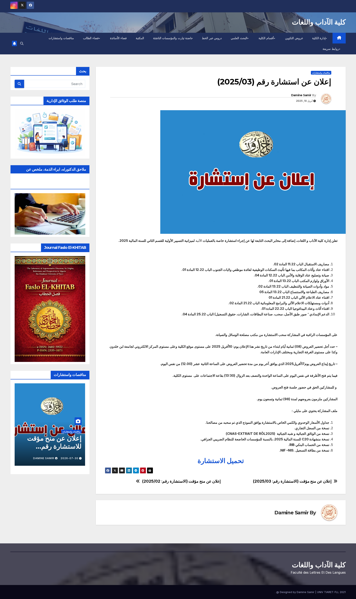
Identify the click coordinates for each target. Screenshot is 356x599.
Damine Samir (301, 95)
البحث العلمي (239, 38)
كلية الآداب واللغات (319, 22)
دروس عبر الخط (212, 38)
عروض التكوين (294, 38)
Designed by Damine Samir (297, 592)
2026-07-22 (69, 458)
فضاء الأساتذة (118, 38)
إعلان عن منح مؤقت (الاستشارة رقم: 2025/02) (181, 481)
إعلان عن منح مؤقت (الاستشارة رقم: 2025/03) (292, 481)
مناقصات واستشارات (61, 38)
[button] (21, 43)
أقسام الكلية (266, 38)
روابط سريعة (331, 49)
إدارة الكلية (319, 38)
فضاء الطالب (91, 38)
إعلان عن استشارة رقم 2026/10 (50, 442)
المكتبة (140, 38)
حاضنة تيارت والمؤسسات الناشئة (173, 38)
